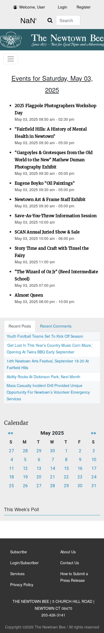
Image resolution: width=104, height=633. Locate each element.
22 (66, 476)
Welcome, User (32, 7)
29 (39, 450)
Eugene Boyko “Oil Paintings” (45, 183)
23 (80, 476)
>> (93, 433)
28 (25, 450)
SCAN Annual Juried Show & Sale (47, 232)
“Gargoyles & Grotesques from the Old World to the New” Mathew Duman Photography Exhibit (54, 160)
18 (11, 476)
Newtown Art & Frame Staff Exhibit (50, 199)
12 (25, 468)
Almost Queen (29, 295)
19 (25, 476)
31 (93, 485)
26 (25, 485)
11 (11, 468)
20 (39, 476)
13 (39, 468)
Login (62, 7)
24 (93, 476)
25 (11, 485)
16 (80, 468)
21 (52, 476)
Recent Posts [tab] (20, 326)
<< (10, 433)
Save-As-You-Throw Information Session (56, 215)
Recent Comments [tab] (55, 326)
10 (93, 459)
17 (93, 468)
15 (66, 468)
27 (11, 450)
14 (52, 468)
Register (84, 7)
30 (52, 450)
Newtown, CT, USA (27, 20)
